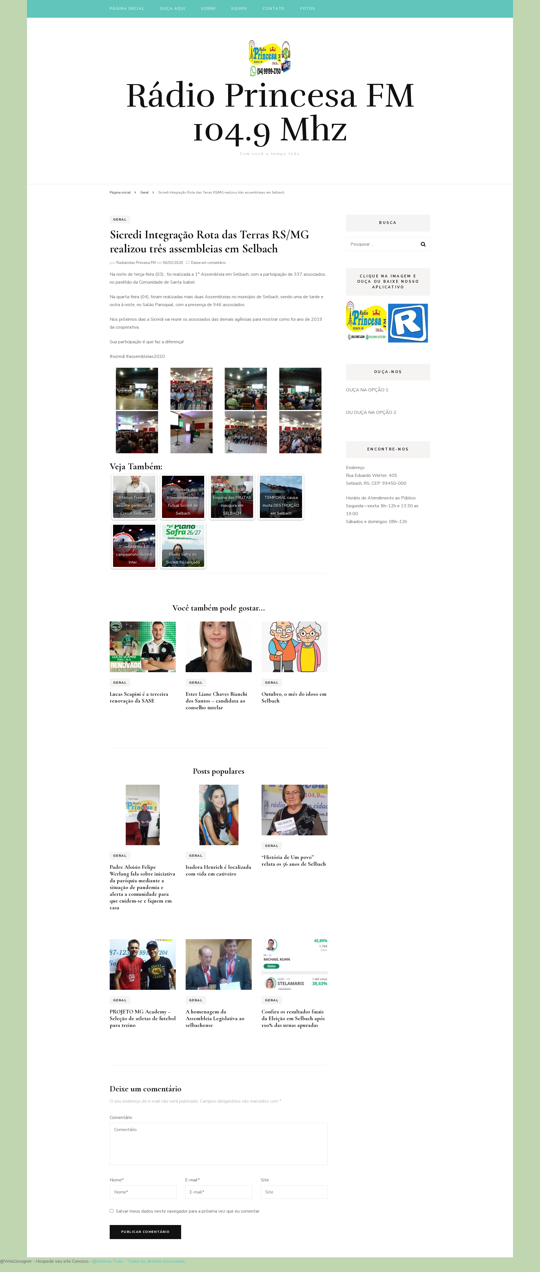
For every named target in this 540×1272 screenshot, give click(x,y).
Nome (117, 1180)
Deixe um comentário (208, 262)
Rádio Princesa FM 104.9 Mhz (270, 112)
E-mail (192, 1180)
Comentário (121, 1117)
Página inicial (127, 8)
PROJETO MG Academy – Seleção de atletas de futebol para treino (143, 1018)
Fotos (307, 8)
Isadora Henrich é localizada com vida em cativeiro (218, 870)
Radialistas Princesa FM (136, 262)
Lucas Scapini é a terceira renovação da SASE (139, 697)
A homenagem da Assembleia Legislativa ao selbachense (215, 1018)
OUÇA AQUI (173, 8)
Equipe (239, 8)
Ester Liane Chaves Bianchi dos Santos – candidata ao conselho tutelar (216, 701)
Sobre (208, 8)
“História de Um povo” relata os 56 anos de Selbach (294, 860)
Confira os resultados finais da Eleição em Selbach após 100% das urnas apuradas (293, 1018)
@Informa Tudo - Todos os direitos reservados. (139, 1261)
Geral (120, 219)
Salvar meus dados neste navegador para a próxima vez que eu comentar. (188, 1211)
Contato (274, 8)
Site (265, 1180)
